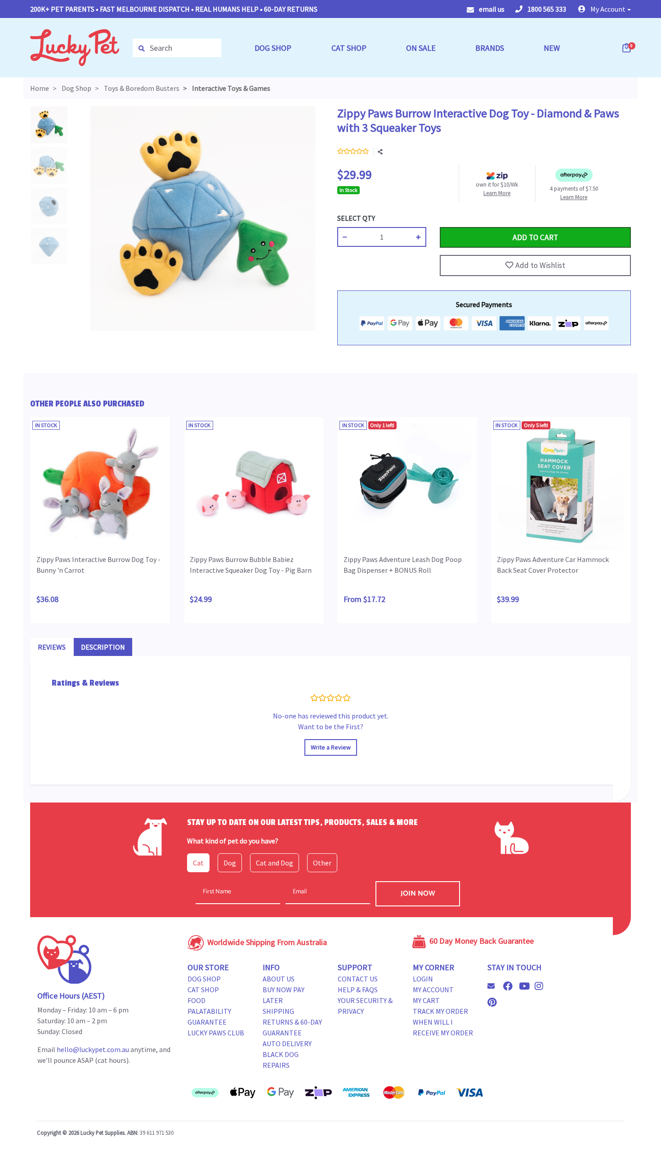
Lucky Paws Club (216, 1032)
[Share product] (380, 152)
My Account (433, 989)
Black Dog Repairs (281, 1060)
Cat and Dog (274, 862)
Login (423, 978)
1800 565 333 (546, 8)
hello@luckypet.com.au (93, 1049)
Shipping (278, 1011)
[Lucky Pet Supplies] (74, 46)
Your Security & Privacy (365, 1006)
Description (103, 646)
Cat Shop (203, 989)
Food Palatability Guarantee (209, 1011)
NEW (552, 48)
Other (322, 862)
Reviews (52, 646)
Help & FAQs (358, 989)
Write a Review (331, 747)
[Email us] (494, 985)
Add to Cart (461, 218)
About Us (279, 978)
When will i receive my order (443, 1027)
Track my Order (440, 1011)
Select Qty (356, 218)
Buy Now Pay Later (283, 995)
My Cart (426, 1000)
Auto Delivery (287, 1043)
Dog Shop (204, 978)
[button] (604, 9)
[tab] (51, 647)
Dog (229, 862)
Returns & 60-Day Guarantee (292, 1027)
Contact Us (358, 978)
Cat (198, 862)
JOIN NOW (418, 893)
